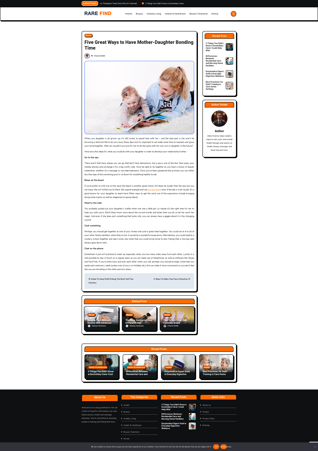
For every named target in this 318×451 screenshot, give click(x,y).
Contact (205, 411)
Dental (215, 13)
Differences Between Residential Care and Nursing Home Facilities (214, 61)
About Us (206, 405)
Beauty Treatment (199, 13)
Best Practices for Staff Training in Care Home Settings (214, 86)
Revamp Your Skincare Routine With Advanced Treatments (99, 323)
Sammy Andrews (99, 326)
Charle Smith (99, 56)
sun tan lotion (154, 189)
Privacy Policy (208, 418)
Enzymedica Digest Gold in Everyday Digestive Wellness (215, 74)
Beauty (139, 13)
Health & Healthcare (175, 13)
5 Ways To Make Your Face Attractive (171, 279)
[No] (315, 447)
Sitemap (206, 425)
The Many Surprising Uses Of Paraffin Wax (138, 322)
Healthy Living (154, 13)
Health (128, 13)
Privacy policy (223, 447)
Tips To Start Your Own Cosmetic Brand (175, 322)
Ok (216, 447)
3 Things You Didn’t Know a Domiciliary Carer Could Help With (214, 47)
